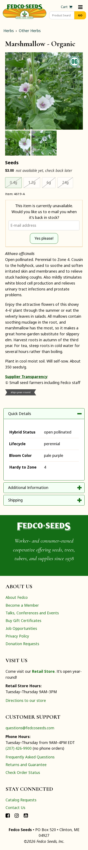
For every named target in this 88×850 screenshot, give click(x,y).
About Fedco (17, 597)
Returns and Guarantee (26, 764)
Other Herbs (30, 30)
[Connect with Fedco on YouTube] (26, 815)
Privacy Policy (17, 636)
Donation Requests (22, 643)
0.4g (16, 182)
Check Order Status (23, 772)
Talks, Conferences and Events (32, 612)
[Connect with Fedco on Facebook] (8, 815)
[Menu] (80, 7)
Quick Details (19, 413)
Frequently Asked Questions (30, 756)
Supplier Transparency (26, 376)
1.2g (34, 182)
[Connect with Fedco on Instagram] (17, 815)
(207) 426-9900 (19, 748)
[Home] (24, 11)
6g (51, 182)
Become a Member (22, 605)
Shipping (15, 500)
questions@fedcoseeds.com (30, 727)
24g (67, 182)
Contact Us (15, 807)
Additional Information (28, 487)
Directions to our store (26, 700)
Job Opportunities (21, 628)
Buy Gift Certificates (23, 620)
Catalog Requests (21, 799)
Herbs (8, 30)
